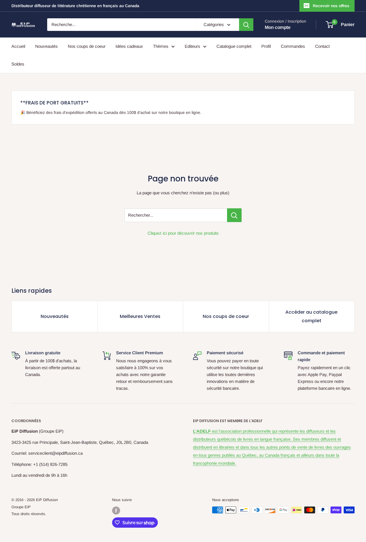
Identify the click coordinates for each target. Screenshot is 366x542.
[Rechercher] (246, 24)
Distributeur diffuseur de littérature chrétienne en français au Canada (75, 5)
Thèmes (160, 46)
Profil (266, 46)
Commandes (293, 46)
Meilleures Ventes (140, 316)
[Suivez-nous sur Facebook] (116, 511)
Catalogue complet (233, 46)
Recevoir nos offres (331, 5)
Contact (322, 46)
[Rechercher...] (234, 215)
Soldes (17, 64)
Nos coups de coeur (87, 46)
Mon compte (278, 27)
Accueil (18, 46)
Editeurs (192, 46)
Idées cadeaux (129, 46)
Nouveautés (46, 46)
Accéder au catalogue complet (311, 316)
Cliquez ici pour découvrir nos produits (183, 233)
